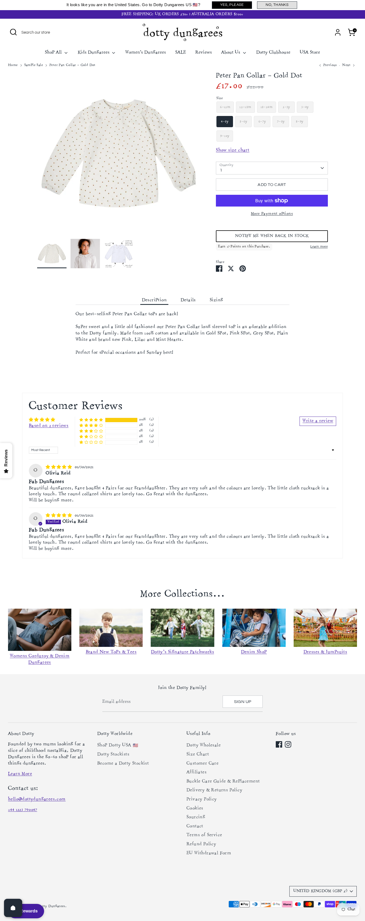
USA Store (310, 53)
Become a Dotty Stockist (123, 764)
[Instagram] (288, 744)
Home (13, 65)
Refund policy (201, 844)
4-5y (224, 121)
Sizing (216, 300)
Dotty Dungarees (51, 906)
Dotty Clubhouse (273, 53)
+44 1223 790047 (22, 810)
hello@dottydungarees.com (37, 799)
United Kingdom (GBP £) (320, 891)
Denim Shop (254, 652)
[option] (118, 155)
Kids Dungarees (94, 53)
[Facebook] (279, 744)
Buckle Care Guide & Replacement (223, 781)
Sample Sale (33, 65)
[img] (59, 467)
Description (154, 300)
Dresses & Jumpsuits (325, 652)
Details (188, 300)
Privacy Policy (202, 799)
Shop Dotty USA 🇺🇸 (117, 745)
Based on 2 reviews (48, 426)
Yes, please (232, 5)
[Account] (337, 32)
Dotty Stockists (113, 754)
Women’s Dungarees (145, 53)
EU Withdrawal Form (209, 853)
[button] (272, 236)
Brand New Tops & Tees (111, 652)
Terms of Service (204, 835)
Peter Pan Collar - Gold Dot (72, 65)
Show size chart (232, 150)
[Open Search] (13, 32)
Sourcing (196, 817)
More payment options (272, 213)
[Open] (13, 908)
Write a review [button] (317, 421)
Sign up (242, 702)
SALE (180, 53)
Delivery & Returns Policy (214, 790)
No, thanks (277, 5)
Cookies (195, 808)
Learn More (20, 774)
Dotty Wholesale (204, 745)
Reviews (203, 53)
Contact (195, 826)
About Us (231, 53)
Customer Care (203, 764)
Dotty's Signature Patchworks (182, 652)
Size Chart (198, 754)
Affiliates (197, 772)
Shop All (54, 53)
